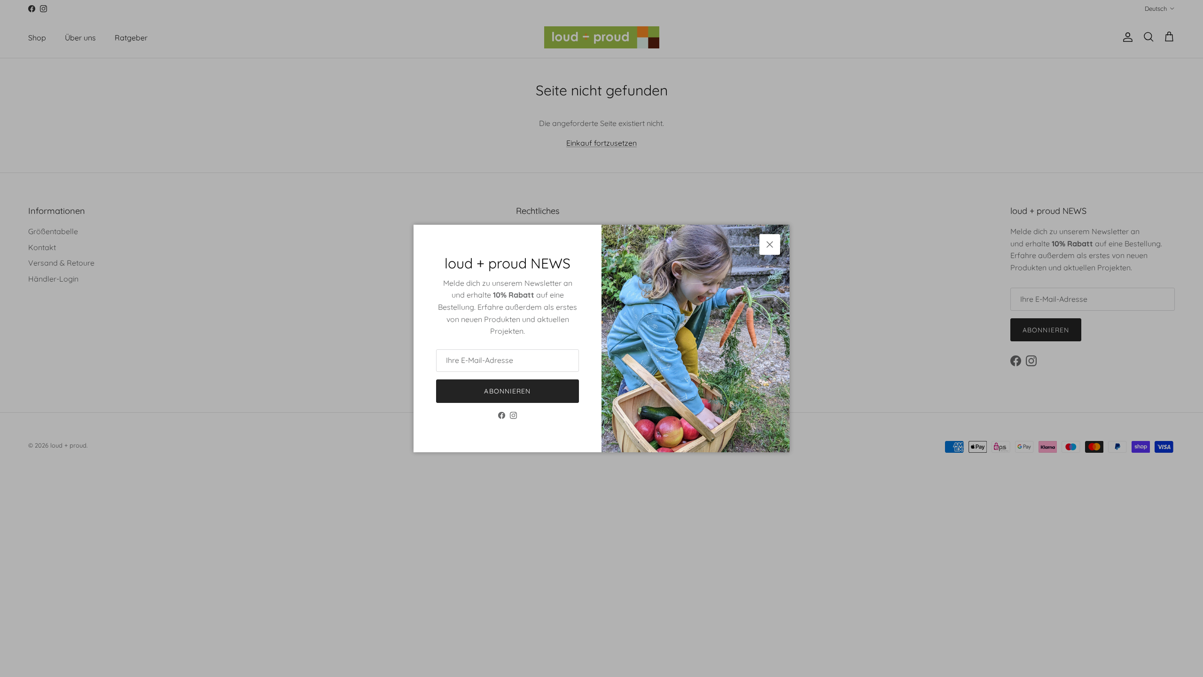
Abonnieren (507, 391)
